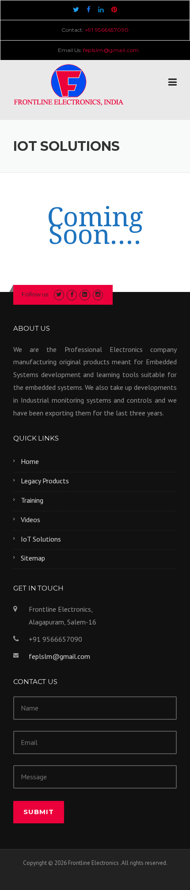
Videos (30, 519)
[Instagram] (98, 294)
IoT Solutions (41, 539)
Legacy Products (45, 480)
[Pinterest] (114, 9)
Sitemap (33, 557)
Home (30, 461)
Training (32, 500)
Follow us (35, 294)
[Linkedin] (101, 9)
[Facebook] (89, 9)
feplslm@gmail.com (59, 656)
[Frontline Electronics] (68, 83)
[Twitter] (76, 9)
